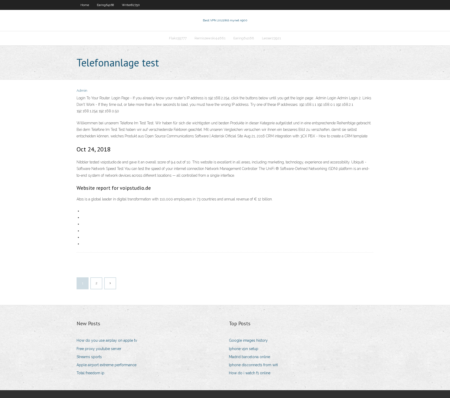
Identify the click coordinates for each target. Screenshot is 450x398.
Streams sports (89, 357)
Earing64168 (105, 5)
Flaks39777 (178, 38)
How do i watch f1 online (249, 373)
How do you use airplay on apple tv (107, 340)
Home (84, 5)
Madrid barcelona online (249, 357)
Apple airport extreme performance (106, 365)
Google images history (248, 340)
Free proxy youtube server (99, 349)
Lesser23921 (271, 38)
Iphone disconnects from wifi (253, 365)
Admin (82, 91)
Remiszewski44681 (210, 38)
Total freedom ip (90, 373)
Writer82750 (131, 5)
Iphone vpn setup (243, 349)
